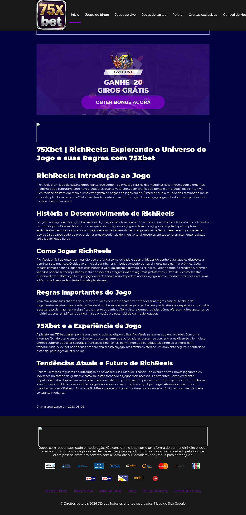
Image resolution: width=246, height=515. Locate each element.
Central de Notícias (187, 491)
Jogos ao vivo (125, 15)
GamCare (120, 455)
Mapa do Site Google (170, 503)
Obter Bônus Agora (123, 102)
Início (75, 15)
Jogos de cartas (154, 15)
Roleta (177, 15)
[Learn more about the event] (123, 132)
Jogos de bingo (97, 15)
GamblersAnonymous (149, 455)
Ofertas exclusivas (203, 15)
